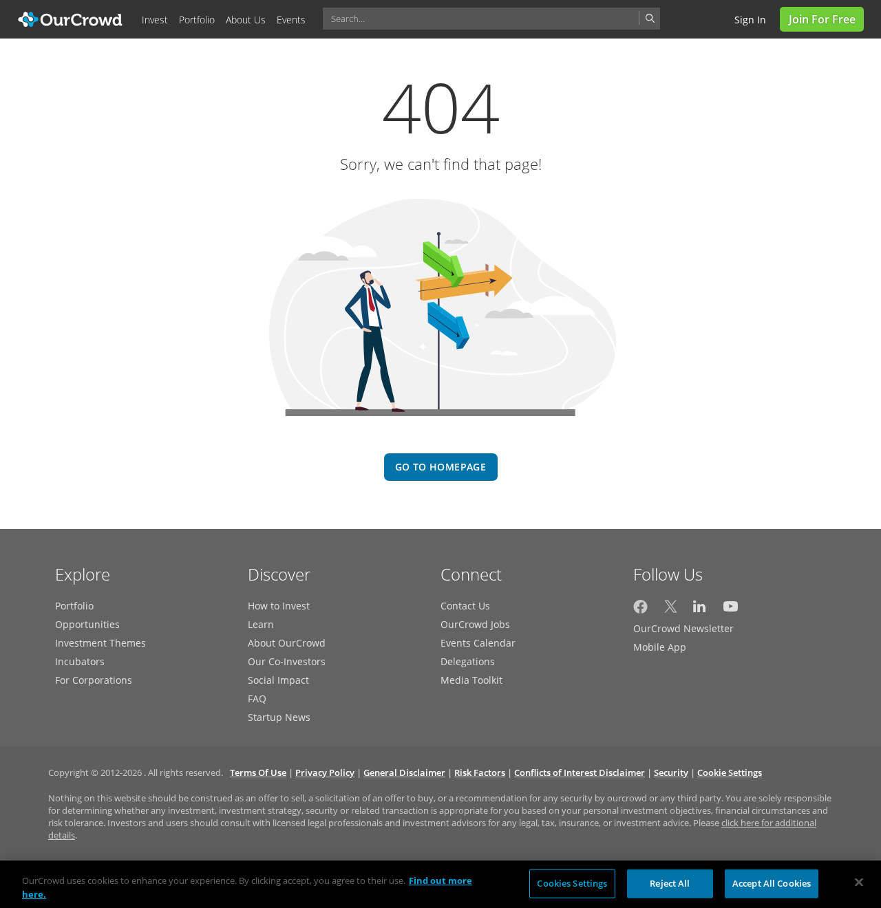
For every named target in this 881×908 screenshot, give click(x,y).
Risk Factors (479, 772)
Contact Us (465, 605)
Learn (261, 624)
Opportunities (87, 624)
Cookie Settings (729, 772)
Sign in (750, 19)
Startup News (279, 717)
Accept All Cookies (771, 883)
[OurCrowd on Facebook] (640, 609)
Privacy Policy (324, 772)
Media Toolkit (471, 680)
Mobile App (659, 646)
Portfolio (74, 605)
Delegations (467, 661)
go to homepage (440, 466)
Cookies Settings (572, 883)
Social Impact (278, 680)
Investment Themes (100, 642)
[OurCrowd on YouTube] (730, 609)
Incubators (80, 661)
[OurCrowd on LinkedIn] (700, 609)
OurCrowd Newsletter (683, 628)
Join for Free (822, 19)
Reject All (670, 883)
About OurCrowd (287, 642)
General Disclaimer (404, 772)
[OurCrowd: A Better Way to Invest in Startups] (70, 18)
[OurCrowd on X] (671, 609)
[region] (440, 884)
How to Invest (279, 605)
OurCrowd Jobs (475, 624)
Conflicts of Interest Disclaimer (579, 772)
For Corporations (93, 680)
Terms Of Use (258, 772)
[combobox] (491, 19)
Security (671, 772)
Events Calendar (478, 642)
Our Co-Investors (287, 661)
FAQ (257, 698)
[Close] (859, 882)
